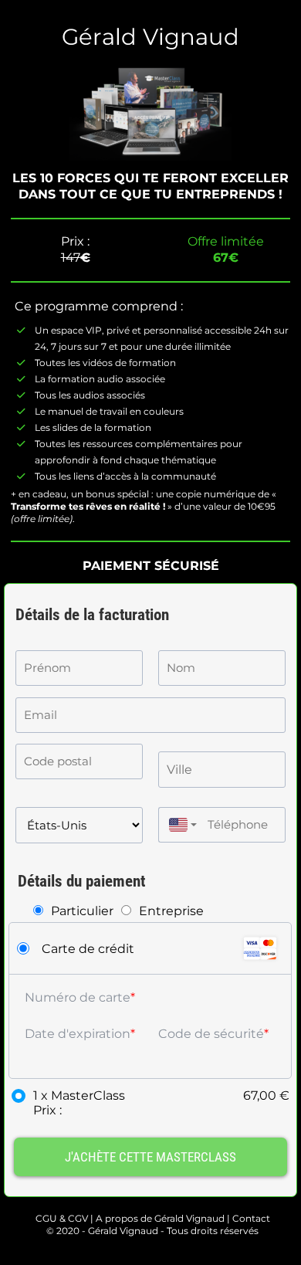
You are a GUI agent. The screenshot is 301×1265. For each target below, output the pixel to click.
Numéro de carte (77, 997)
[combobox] (179, 825)
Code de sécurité (211, 1033)
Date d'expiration (77, 1033)
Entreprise (171, 911)
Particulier (82, 911)
